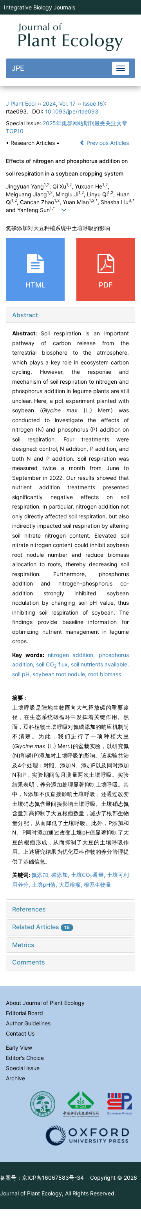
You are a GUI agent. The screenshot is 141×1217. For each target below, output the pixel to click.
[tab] (70, 315)
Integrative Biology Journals (39, 7)
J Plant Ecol (21, 103)
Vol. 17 (67, 103)
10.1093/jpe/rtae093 (71, 111)
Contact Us (20, 1033)
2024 (49, 103)
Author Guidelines (28, 1023)
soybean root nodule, (60, 674)
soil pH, (22, 674)
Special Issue (23, 1068)
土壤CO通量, (89, 874)
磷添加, (61, 874)
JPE (18, 68)
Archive (15, 1078)
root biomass (104, 674)
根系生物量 (97, 884)
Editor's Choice (25, 1057)
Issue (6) (94, 103)
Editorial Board (24, 1013)
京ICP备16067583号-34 (53, 1177)
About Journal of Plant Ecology (45, 1002)
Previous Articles (107, 142)
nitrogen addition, (73, 655)
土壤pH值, (45, 884)
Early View (19, 1047)
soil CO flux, (53, 664)
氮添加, (41, 874)
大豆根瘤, (71, 884)
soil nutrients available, (100, 664)
